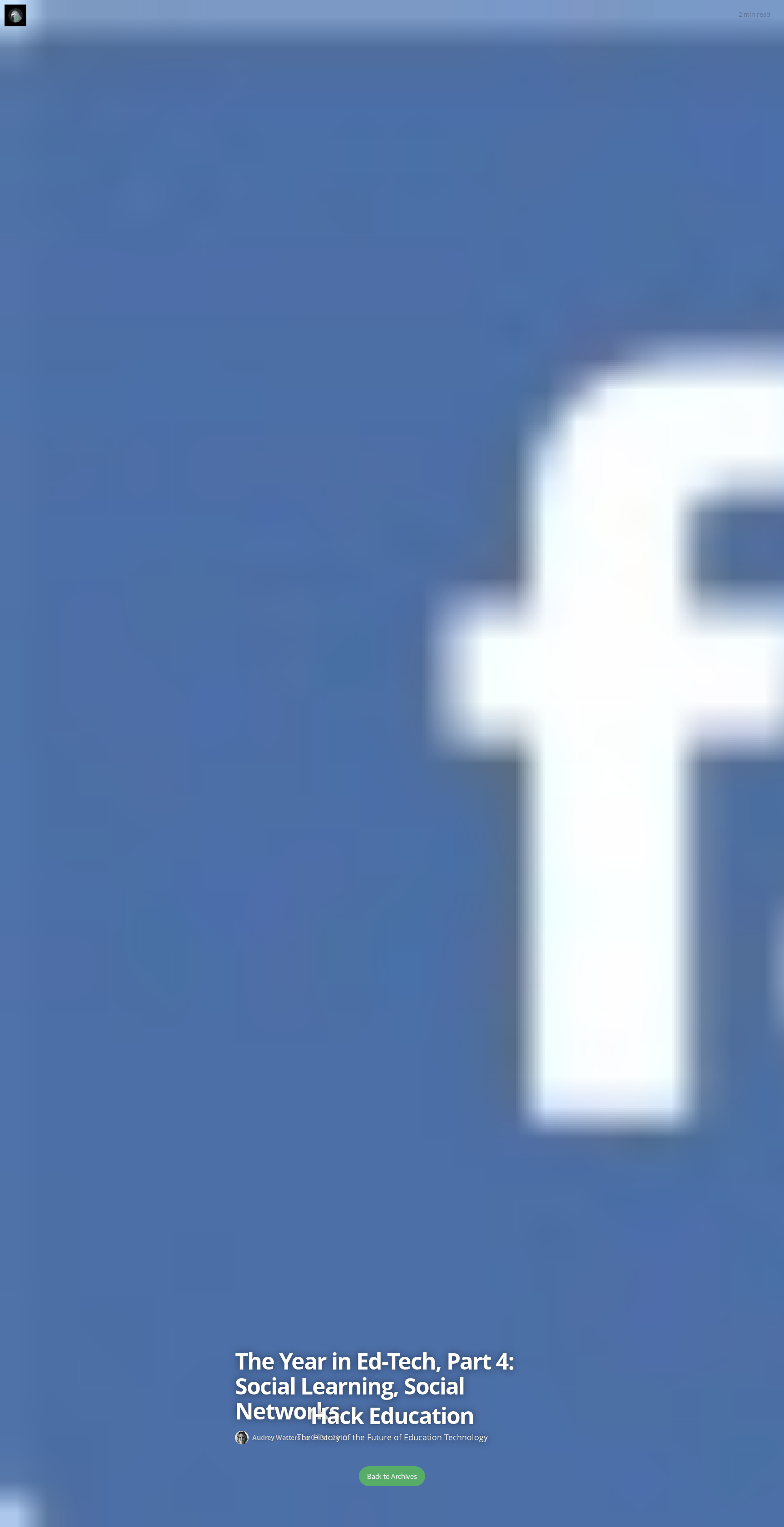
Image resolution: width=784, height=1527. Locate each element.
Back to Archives (391, 1476)
